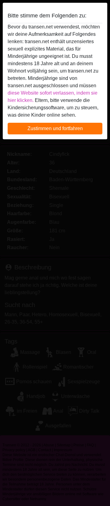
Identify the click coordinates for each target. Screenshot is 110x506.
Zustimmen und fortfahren (55, 128)
